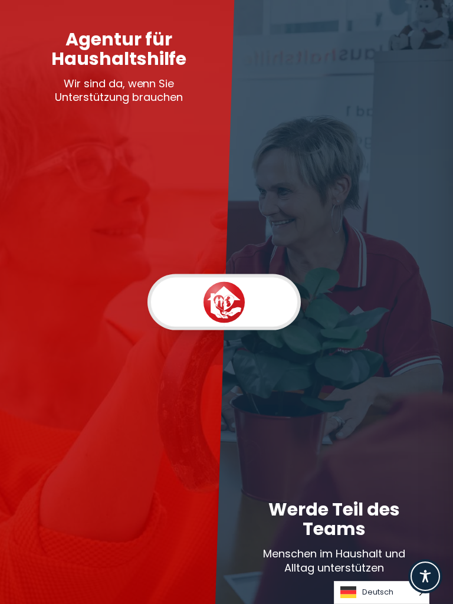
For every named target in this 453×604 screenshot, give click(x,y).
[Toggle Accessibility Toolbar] (425, 576)
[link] (119, 302)
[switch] (224, 302)
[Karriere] (261, 302)
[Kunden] (187, 302)
